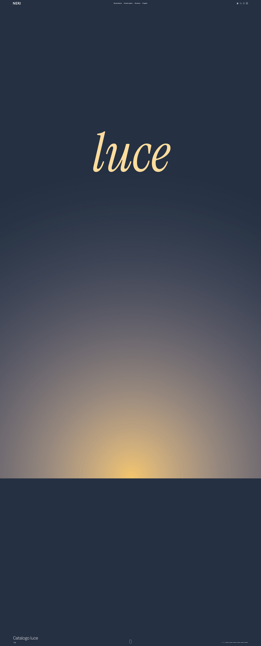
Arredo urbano (128, 3)
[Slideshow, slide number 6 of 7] (242, 642)
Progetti (144, 3)
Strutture (137, 3)
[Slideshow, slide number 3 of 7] (231, 642)
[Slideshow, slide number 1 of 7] (223, 642)
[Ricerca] (241, 3)
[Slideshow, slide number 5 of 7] (238, 642)
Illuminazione (118, 3)
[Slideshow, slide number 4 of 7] (234, 642)
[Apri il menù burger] (247, 3)
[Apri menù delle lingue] (244, 3)
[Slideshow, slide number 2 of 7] (227, 642)
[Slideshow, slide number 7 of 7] (246, 642)
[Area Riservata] (238, 3)
